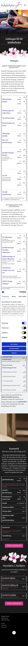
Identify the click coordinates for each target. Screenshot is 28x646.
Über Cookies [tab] (22, 296)
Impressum (3, 625)
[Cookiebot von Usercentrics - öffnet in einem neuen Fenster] (19, 292)
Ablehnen (14, 353)
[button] (24, 5)
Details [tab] (14, 296)
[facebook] (14, 632)
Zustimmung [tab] (5, 296)
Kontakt (3, 623)
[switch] (24, 328)
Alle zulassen (14, 344)
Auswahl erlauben (14, 348)
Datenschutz (4, 627)
